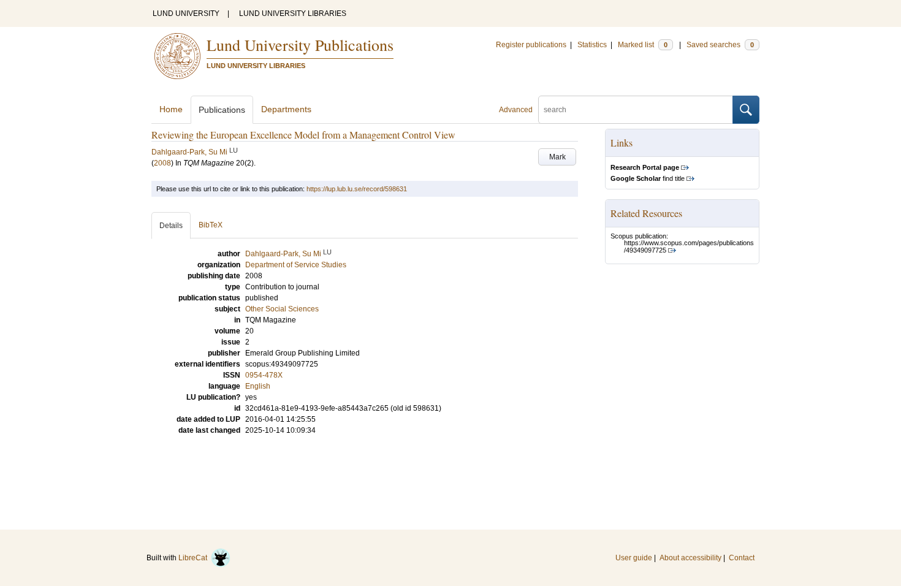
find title (647, 178)
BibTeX (210, 225)
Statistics (592, 44)
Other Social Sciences (282, 309)
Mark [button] (557, 157)
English (257, 386)
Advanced (516, 109)
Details (171, 225)
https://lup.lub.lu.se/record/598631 (356, 188)
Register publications (531, 44)
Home (171, 109)
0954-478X (264, 375)
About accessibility (690, 558)
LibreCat (194, 558)
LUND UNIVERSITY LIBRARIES (292, 13)
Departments (286, 109)
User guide (633, 558)
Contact (742, 558)
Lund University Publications (300, 44)
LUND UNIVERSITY (186, 13)
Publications (222, 110)
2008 (162, 163)
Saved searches (720, 44)
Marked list (642, 44)
